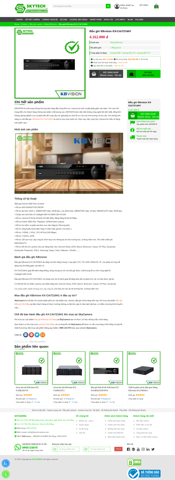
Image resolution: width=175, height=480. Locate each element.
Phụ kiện (139, 19)
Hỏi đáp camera (142, 421)
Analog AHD (115, 53)
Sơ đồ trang (83, 429)
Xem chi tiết (123, 62)
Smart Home (96, 19)
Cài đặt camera (142, 429)
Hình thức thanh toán (116, 437)
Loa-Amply (120, 19)
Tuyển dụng (84, 425)
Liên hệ (82, 433)
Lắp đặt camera (32, 19)
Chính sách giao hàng (116, 421)
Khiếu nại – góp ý (86, 421)
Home (16, 24)
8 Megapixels (106, 399)
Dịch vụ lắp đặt (38, 410)
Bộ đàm (63, 19)
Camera (19, 19)
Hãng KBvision (50, 24)
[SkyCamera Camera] (31, 8)
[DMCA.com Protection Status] (133, 462)
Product (24, 24)
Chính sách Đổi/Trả (115, 433)
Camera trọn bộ (50, 19)
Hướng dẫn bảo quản (116, 429)
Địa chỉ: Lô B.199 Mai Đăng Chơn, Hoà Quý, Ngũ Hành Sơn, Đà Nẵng (45, 420)
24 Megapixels (31, 399)
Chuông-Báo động (78, 19)
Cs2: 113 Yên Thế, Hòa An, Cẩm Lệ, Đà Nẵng (35, 424)
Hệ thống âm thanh (109, 410)
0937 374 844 (108, 59)
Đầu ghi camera (36, 24)
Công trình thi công (144, 433)
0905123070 (31, 428)
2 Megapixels (115, 48)
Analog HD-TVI (143, 53)
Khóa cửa (108, 19)
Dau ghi (37, 319)
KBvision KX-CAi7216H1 (42, 119)
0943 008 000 (133, 59)
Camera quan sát (54, 410)
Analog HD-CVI (128, 53)
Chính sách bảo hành (116, 425)
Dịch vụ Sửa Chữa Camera (147, 437)
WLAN (130, 19)
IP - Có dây (36, 402)
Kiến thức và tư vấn (144, 425)
